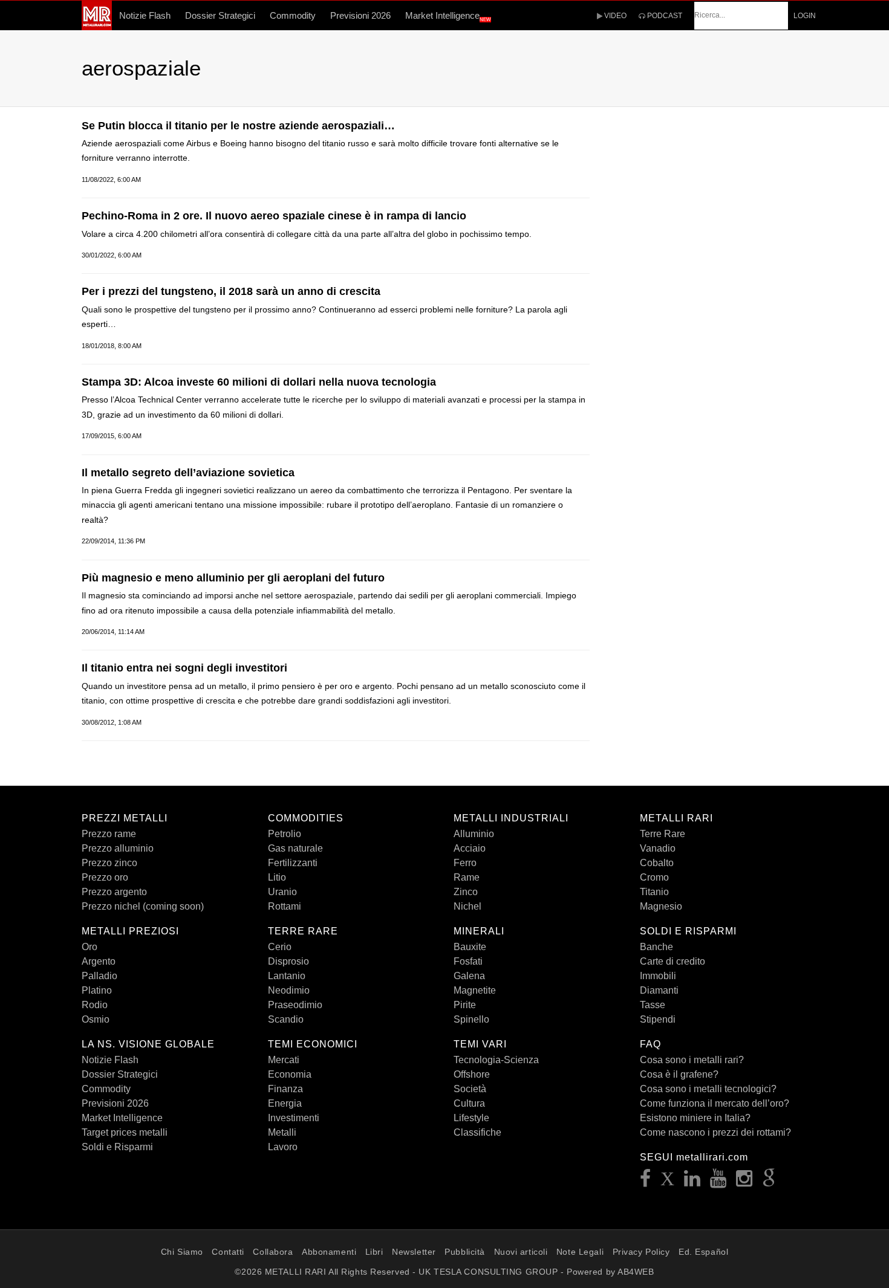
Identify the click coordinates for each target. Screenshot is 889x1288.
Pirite (465, 1005)
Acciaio (470, 848)
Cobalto (657, 863)
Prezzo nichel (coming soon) (143, 906)
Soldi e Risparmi (117, 1147)
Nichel (467, 906)
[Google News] (769, 1182)
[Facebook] (645, 1182)
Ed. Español (703, 1252)
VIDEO (614, 15)
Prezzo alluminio (118, 848)
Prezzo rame (109, 834)
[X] (667, 1182)
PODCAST (663, 15)
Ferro (465, 863)
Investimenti (293, 1118)
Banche (656, 947)
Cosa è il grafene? (679, 1074)
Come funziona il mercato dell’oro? (714, 1103)
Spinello (471, 1019)
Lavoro (283, 1147)
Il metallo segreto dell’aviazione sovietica (188, 473)
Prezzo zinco (109, 863)
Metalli (282, 1132)
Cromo (654, 877)
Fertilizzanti (293, 863)
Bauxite (470, 947)
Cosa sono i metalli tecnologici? (708, 1089)
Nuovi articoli (521, 1252)
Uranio (282, 892)
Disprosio (288, 961)
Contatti (228, 1252)
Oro (89, 947)
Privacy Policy (641, 1252)
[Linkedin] (692, 1182)
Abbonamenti (329, 1252)
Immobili (658, 976)
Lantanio (286, 976)
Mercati (283, 1060)
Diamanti (659, 990)
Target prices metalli (125, 1132)
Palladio (99, 976)
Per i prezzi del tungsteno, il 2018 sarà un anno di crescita (231, 291)
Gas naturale (295, 848)
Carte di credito (672, 961)
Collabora (273, 1252)
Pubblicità (464, 1252)
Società (470, 1089)
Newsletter (414, 1252)
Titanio (654, 892)
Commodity (293, 15)
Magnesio (661, 906)
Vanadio (658, 848)
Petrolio (284, 834)
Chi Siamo (182, 1252)
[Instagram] (744, 1182)
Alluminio (474, 834)
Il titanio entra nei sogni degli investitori (184, 668)
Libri (374, 1252)
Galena (469, 976)
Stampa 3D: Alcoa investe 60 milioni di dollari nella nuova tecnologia (259, 382)
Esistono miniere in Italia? (695, 1118)
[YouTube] (718, 1182)
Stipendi (658, 1019)
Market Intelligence (448, 16)
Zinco (466, 892)
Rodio (95, 1005)
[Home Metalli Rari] (97, 26)
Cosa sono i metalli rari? (692, 1060)
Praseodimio (295, 1005)
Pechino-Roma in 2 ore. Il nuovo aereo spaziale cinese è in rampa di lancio (274, 216)
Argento (99, 961)
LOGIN (804, 15)
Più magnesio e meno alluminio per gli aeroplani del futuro (233, 578)
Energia (285, 1103)
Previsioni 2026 (360, 15)
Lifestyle (471, 1118)
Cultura (469, 1103)
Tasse (652, 1005)
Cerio (279, 947)
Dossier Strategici (220, 15)
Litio (277, 877)
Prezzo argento (114, 892)
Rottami (284, 906)
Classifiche (477, 1132)
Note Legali (580, 1252)
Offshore (472, 1074)
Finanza (285, 1089)
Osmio (95, 1019)
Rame (467, 877)
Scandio (286, 1019)
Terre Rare (662, 834)
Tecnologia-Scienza (496, 1060)
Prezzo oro (105, 877)
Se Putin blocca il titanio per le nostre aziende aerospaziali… (238, 126)
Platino (97, 990)
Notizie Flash (145, 15)
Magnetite (475, 990)
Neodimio (289, 990)
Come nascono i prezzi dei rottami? (715, 1132)
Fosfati (468, 961)
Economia (289, 1074)
